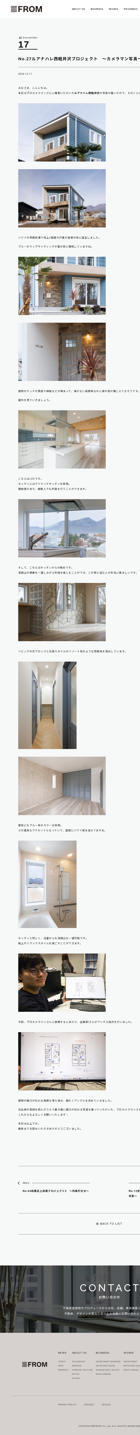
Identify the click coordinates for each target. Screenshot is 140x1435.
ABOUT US (78, 9)
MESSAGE (76, 1366)
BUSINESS (97, 9)
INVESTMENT (130, 1362)
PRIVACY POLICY (67, 1404)
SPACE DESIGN (103, 1374)
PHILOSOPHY (78, 1362)
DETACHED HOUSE (105, 1366)
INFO (60, 1366)
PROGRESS (131, 9)
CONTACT (89, 1404)
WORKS (113, 9)
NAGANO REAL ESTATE (107, 1370)
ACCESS (76, 1378)
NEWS (62, 1352)
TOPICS (62, 1362)
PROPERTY (63, 1370)
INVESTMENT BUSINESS (108, 1362)
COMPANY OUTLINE (82, 1370)
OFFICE (75, 1374)
